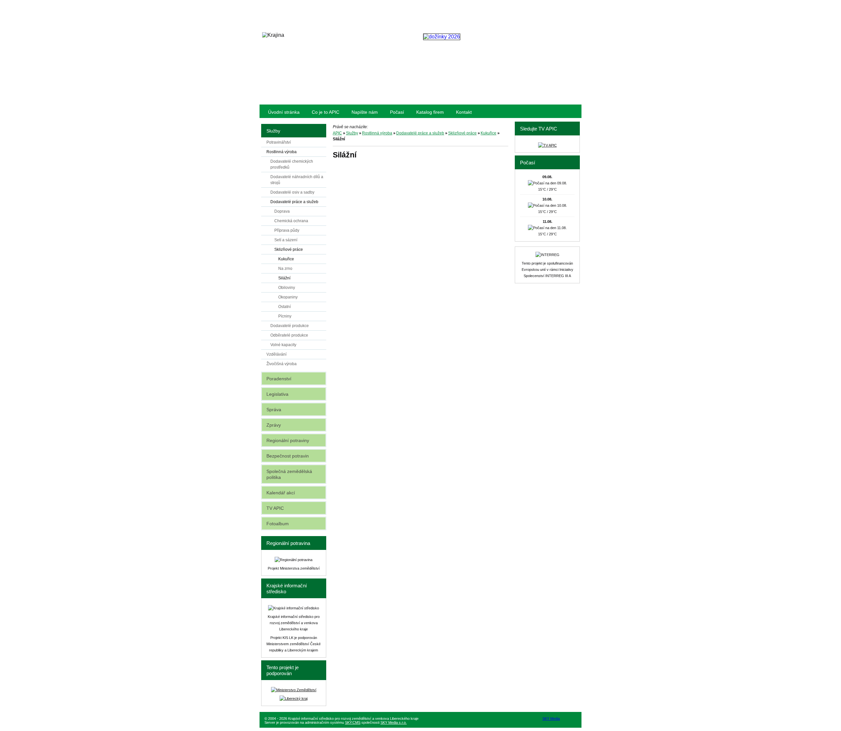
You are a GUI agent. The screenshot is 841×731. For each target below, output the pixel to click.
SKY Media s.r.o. (393, 722)
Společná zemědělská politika (289, 474)
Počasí (397, 112)
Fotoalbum (277, 523)
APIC (337, 133)
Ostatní (284, 307)
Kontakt (464, 112)
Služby (352, 133)
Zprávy (273, 425)
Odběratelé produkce (289, 335)
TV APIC (275, 508)
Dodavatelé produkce (289, 326)
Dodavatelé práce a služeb (420, 133)
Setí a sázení (285, 240)
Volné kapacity (283, 345)
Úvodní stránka (284, 112)
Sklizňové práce (462, 133)
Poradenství (278, 378)
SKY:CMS (352, 722)
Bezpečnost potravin (287, 456)
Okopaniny (288, 297)
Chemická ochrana (291, 221)
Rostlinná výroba (377, 133)
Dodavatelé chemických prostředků (291, 164)
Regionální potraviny (287, 440)
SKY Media (551, 718)
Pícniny (284, 316)
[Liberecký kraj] (293, 698)
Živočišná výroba (281, 364)
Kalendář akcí (280, 492)
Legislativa (277, 394)
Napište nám (365, 112)
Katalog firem (430, 112)
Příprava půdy (286, 230)
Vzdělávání (276, 354)
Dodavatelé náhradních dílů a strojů (296, 180)
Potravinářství (278, 142)
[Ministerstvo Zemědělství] (293, 690)
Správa (273, 409)
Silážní (284, 278)
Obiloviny (286, 288)
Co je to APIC (325, 112)
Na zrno (285, 269)
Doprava (282, 211)
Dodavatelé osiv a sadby (292, 192)
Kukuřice (488, 133)
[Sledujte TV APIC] (547, 145)
